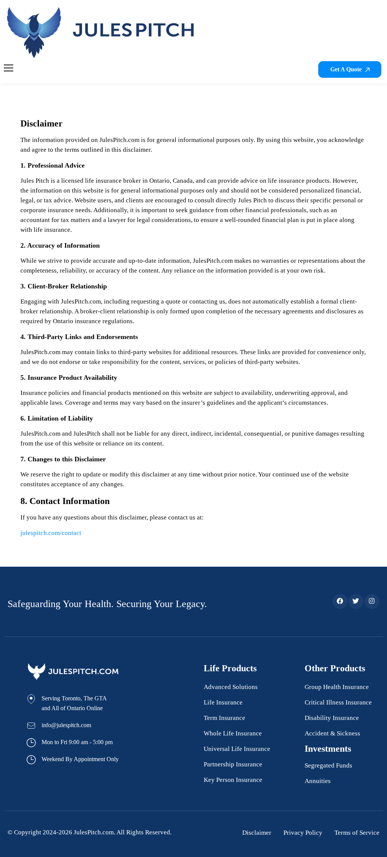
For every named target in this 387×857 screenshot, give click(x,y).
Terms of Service (356, 832)
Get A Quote (346, 69)
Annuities (318, 781)
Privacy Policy (302, 832)
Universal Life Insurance (237, 748)
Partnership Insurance (233, 764)
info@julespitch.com (66, 725)
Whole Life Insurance (233, 733)
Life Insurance (223, 702)
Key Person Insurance (233, 779)
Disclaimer (256, 832)
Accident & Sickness (332, 733)
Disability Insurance (332, 717)
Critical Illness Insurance (338, 702)
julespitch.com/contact (50, 532)
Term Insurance (224, 717)
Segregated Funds (328, 765)
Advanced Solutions (231, 687)
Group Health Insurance (337, 687)
